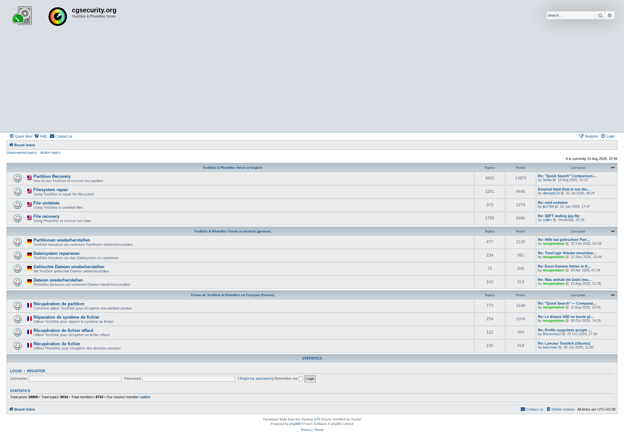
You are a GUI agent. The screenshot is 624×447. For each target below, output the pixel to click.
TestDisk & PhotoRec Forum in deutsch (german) (232, 231)
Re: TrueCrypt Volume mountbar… (567, 253)
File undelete (46, 203)
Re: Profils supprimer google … (565, 330)
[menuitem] (40, 136)
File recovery (46, 216)
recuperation (554, 243)
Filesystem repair (50, 189)
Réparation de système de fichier (66, 317)
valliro (547, 220)
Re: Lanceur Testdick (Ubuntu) (564, 343)
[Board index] (40, 17)
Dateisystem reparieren (56, 253)
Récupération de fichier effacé (63, 330)
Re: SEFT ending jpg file (558, 216)
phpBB (295, 424)
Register (36, 371)
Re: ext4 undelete (553, 202)
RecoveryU (552, 334)
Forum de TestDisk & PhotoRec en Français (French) (232, 295)
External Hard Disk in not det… (564, 189)
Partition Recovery (52, 176)
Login (16, 371)
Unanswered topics (21, 152)
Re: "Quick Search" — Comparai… (567, 303)
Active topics (50, 152)
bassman (550, 347)
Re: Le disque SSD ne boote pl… (566, 317)
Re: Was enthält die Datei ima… (565, 280)
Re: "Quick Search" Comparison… (567, 176)
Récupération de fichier (56, 343)
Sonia (547, 180)
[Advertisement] (312, 83)
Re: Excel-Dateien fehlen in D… (564, 266)
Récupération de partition (58, 303)
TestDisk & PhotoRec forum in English (232, 167)
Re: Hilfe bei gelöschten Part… (564, 240)
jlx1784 (548, 206)
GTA (317, 419)
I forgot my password (254, 378)
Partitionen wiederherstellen (61, 240)
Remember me (286, 378)
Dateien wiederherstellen (58, 280)
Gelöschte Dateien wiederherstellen (68, 266)
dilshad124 (551, 193)
